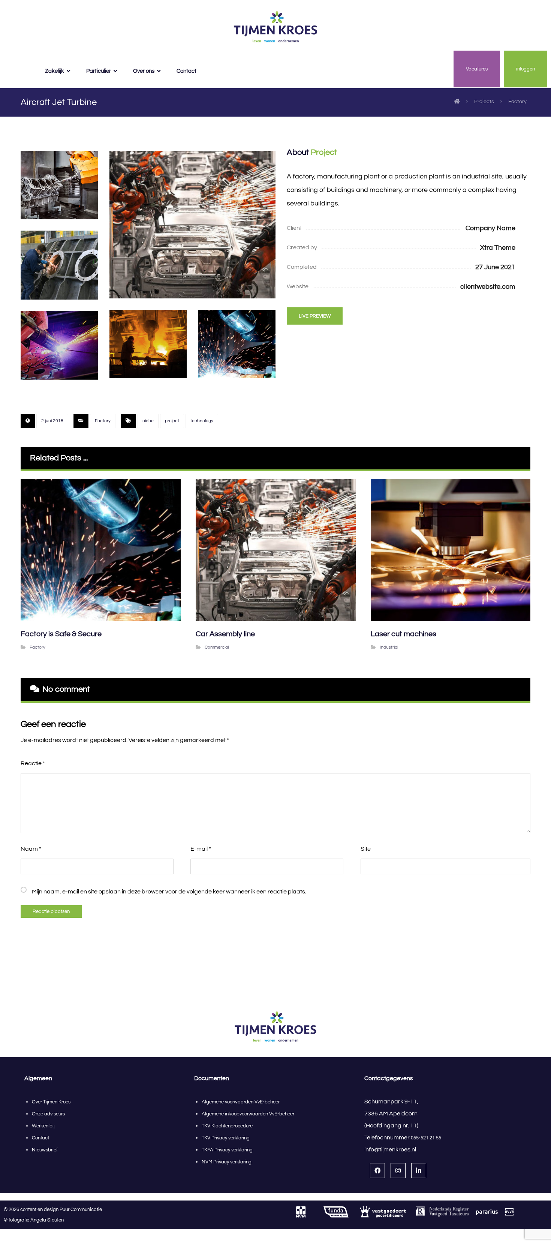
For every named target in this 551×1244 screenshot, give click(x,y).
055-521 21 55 (426, 1138)
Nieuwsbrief (45, 1150)
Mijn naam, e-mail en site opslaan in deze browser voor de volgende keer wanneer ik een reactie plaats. (169, 892)
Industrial (389, 647)
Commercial (217, 647)
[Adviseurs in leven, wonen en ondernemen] (275, 27)
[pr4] (192, 224)
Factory (103, 420)
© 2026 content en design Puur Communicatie (54, 1209)
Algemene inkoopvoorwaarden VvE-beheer (248, 1114)
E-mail (200, 849)
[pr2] (59, 265)
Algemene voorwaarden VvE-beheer (241, 1102)
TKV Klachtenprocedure (227, 1126)
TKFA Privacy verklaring (227, 1150)
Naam (31, 849)
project (172, 420)
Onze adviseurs (48, 1114)
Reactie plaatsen (51, 911)
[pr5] (59, 345)
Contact (40, 1138)
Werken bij (43, 1126)
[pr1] (237, 344)
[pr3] (148, 344)
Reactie (33, 763)
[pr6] (59, 185)
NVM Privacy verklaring (227, 1162)
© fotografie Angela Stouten (34, 1220)
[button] (377, 1170)
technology (201, 420)
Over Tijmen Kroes (51, 1102)
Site (366, 849)
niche (148, 420)
